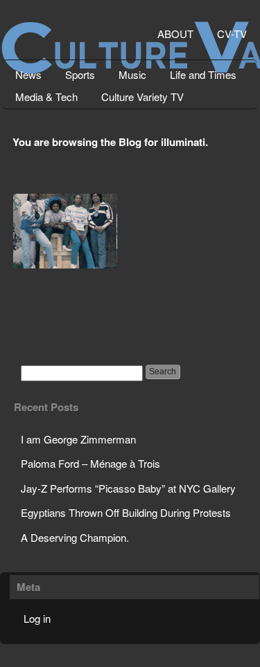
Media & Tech (46, 96)
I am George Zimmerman (78, 439)
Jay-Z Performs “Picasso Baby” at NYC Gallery (128, 488)
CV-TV (232, 33)
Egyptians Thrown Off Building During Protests (126, 512)
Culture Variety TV (142, 96)
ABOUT (175, 33)
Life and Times (203, 74)
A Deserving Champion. (75, 537)
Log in (37, 618)
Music (132, 74)
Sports (80, 74)
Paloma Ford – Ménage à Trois (90, 463)
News (28, 74)
